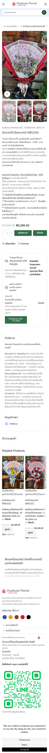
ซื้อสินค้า (40, 233)
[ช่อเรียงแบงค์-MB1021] (36, 472)
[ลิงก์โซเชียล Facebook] (3, 249)
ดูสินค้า (7, 529)
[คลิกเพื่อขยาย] (7, 94)
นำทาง (41, 303)
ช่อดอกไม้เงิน (11, 26)
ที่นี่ (26, 664)
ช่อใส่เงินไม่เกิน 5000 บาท (34, 127)
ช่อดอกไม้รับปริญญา (10, 512)
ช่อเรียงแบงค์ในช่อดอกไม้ (34, 26)
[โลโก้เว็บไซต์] (24, 4)
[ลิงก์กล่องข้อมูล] (21, 640)
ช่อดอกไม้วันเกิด (35, 514)
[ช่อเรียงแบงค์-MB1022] (13, 472)
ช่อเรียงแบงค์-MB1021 (32, 502)
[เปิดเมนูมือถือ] (3, 4)
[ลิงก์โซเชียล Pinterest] (11, 249)
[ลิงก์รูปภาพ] (15, 591)
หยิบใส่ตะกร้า (23, 233)
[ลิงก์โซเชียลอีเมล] (9, 249)
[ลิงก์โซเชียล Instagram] (17, 617)
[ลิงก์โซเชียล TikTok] (29, 617)
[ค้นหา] (44, 12)
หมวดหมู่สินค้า (12, 625)
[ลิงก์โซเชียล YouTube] (23, 617)
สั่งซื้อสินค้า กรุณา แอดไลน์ (13, 664)
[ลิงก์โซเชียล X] (6, 249)
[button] (24, 625)
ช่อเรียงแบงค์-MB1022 (9, 502)
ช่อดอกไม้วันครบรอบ (33, 512)
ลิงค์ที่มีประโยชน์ (13, 630)
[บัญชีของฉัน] (45, 4)
